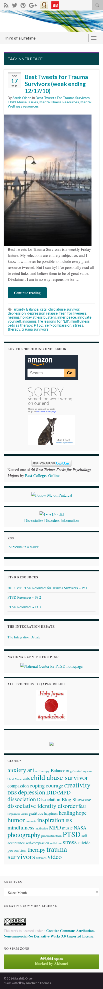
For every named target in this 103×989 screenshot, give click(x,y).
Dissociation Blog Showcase (64, 799)
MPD (55, 827)
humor (16, 819)
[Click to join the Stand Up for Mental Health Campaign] (52, 513)
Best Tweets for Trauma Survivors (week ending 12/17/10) (56, 83)
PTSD (39, 325)
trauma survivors (35, 329)
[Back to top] (92, 977)
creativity (77, 784)
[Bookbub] (55, 4)
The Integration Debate (24, 637)
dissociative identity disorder (43, 806)
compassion (18, 786)
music (67, 828)
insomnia (29, 321)
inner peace (67, 317)
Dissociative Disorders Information (51, 520)
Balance (32, 309)
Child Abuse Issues (23, 102)
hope (81, 812)
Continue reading (27, 292)
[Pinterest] (23, 4)
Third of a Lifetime (20, 38)
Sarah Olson (22, 98)
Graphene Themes (38, 983)
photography (24, 834)
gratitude (36, 813)
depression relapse (42, 313)
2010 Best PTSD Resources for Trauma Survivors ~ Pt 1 (48, 587)
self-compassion (58, 325)
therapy (14, 329)
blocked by (51, 961)
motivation (42, 828)
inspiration (50, 819)
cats (43, 309)
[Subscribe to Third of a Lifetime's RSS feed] (6, 4)
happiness (51, 813)
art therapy (42, 771)
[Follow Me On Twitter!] (14, 4)
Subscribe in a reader (23, 546)
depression (17, 313)
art (30, 769)
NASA (80, 827)
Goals (24, 813)
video (55, 856)
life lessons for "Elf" (53, 321)
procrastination (51, 835)
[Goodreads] (44, 4)
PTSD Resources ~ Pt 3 (24, 606)
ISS (69, 820)
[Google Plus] (33, 4)
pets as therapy (20, 325)
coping (37, 785)
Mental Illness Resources (59, 102)
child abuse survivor (64, 309)
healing (13, 317)
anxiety (19, 309)
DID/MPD (58, 792)
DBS (12, 792)
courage (54, 785)
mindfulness (80, 321)
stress (78, 325)
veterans (41, 858)
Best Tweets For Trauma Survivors (63, 98)
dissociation (22, 799)
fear (62, 313)
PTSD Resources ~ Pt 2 (24, 597)
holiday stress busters (38, 317)
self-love (56, 843)
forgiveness (76, 313)
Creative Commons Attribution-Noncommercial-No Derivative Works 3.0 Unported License (49, 933)
